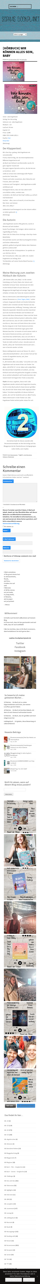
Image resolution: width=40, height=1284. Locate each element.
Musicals (9, 1222)
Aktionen (9, 1144)
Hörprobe (6, 141)
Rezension (11, 457)
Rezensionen (14, 455)
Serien (8, 1255)
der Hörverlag (28, 455)
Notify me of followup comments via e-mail (20, 556)
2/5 (7, 1121)
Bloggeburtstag (11, 1153)
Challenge (9, 1176)
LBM (7, 1199)
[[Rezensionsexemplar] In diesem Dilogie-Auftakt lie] (20, 1018)
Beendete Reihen (12, 1148)
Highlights (9, 1190)
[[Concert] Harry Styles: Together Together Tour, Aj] (20, 917)
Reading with (10, 1236)
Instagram (20, 651)
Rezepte (9, 1250)
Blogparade (10, 1158)
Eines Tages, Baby (24, 299)
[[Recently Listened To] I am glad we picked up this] (20, 1085)
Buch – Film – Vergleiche (14, 1167)
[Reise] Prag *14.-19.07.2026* (18, 769)
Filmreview (10, 1185)
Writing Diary (10, 1268)
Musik (8, 1227)
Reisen (8, 1241)
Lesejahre (9, 1204)
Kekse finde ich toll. (13, 1280)
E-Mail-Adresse (9, 539)
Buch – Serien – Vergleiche (15, 1172)
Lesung (8, 1213)
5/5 (7, 1135)
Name (5, 530)
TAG (7, 1259)
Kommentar (8, 481)
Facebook (20, 647)
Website (6, 548)
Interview (9, 1195)
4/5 (9, 455)
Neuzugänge (10, 1232)
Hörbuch (5, 457)
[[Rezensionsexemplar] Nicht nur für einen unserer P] (20, 816)
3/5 (7, 1125)
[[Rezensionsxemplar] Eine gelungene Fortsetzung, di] (20, 951)
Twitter (20, 643)
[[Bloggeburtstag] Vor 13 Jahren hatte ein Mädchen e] (20, 850)
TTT (7, 1264)
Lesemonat (10, 1208)
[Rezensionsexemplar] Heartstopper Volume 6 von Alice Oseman (21, 746)
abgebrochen (10, 1139)
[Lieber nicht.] (37, 1276)
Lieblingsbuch (11, 1218)
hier (9, 138)
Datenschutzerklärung (11, 523)
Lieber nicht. (29, 1280)
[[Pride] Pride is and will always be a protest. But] (20, 1052)
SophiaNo (24, 59)
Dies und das (10, 1181)
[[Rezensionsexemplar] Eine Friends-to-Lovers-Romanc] (20, 884)
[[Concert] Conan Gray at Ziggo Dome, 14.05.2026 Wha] (20, 985)
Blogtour (9, 1162)
